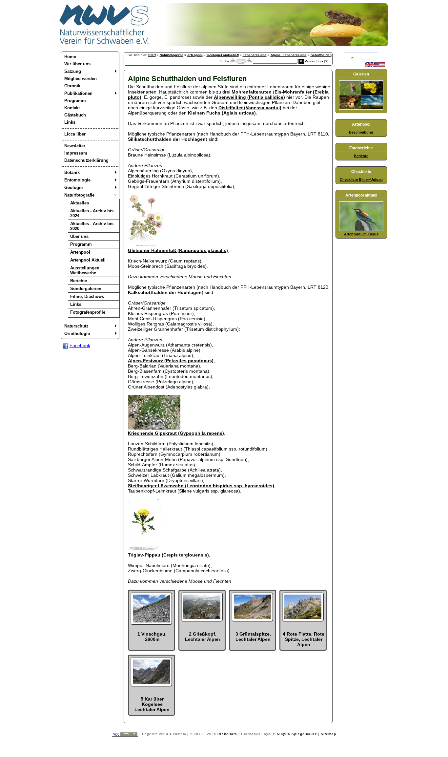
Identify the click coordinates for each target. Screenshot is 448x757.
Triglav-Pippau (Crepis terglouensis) (168, 554)
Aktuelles (79, 202)
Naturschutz (76, 326)
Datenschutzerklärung (86, 160)
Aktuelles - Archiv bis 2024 (91, 213)
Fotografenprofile (87, 312)
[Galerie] (361, 109)
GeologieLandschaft (223, 55)
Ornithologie (77, 333)
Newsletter (74, 145)
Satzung (72, 71)
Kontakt (72, 107)
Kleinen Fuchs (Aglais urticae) (222, 113)
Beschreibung (361, 132)
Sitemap (328, 734)
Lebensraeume (255, 55)
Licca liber (75, 134)
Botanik (72, 172)
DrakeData (227, 734)
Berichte (78, 280)
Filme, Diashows (87, 296)
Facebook (80, 345)
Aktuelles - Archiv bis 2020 (91, 226)
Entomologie (77, 180)
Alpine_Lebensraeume (289, 55)
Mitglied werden (80, 78)
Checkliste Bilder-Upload (361, 179)
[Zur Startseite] (104, 44)
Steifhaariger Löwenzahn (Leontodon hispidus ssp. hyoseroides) (201, 485)
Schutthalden (321, 55)
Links (69, 122)
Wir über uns (77, 63)
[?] (326, 61)
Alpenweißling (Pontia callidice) (249, 97)
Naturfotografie (79, 195)
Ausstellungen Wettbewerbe (84, 270)
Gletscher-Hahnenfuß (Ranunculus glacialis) (178, 250)
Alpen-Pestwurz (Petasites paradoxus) (171, 360)
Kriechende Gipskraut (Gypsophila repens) (176, 433)
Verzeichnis (314, 61)
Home (70, 56)
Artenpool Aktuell (88, 260)
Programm (75, 100)
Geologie (73, 187)
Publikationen (78, 93)
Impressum (75, 153)
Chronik (72, 85)
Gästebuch (75, 115)
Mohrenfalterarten (252, 92)
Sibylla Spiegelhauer (297, 734)
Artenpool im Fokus (361, 234)
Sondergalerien (85, 288)
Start (152, 55)
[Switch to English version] (375, 66)
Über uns (79, 236)
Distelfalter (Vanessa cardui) (249, 107)
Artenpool (80, 252)
